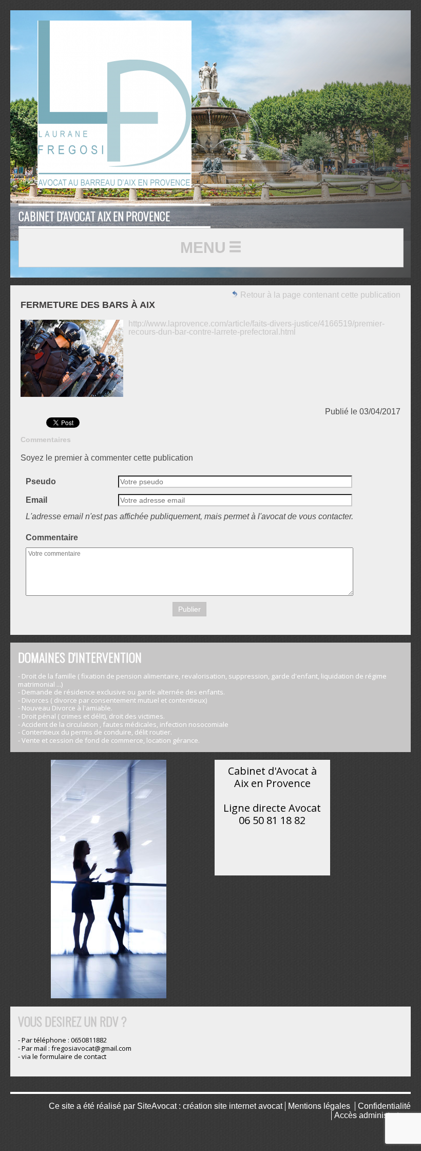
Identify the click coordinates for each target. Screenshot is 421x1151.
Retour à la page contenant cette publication (319, 294)
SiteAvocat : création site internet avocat (209, 1106)
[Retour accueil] (114, 104)
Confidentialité (384, 1106)
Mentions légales (319, 1106)
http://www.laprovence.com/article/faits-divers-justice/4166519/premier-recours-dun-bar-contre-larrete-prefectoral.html (256, 327)
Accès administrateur (372, 1115)
